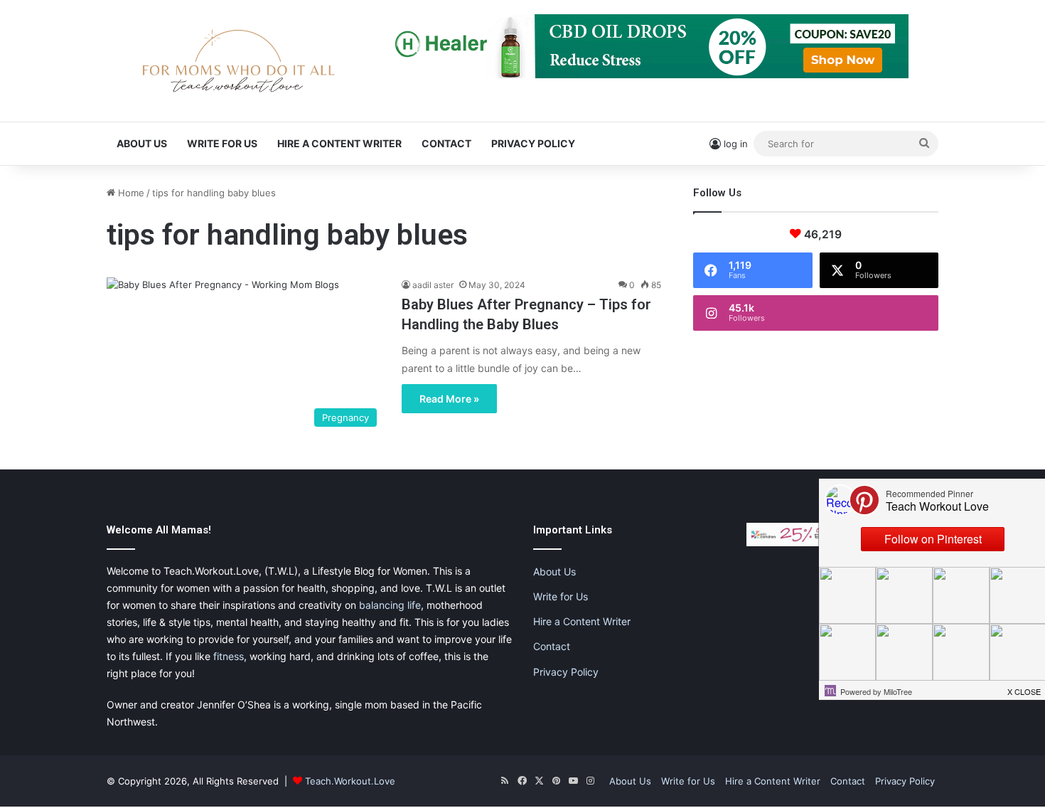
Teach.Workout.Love (350, 781)
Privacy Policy (533, 143)
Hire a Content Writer (339, 143)
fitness (228, 656)
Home (129, 192)
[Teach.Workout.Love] (238, 60)
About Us (142, 143)
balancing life (390, 605)
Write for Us (222, 143)
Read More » (449, 399)
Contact (446, 143)
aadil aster (433, 285)
